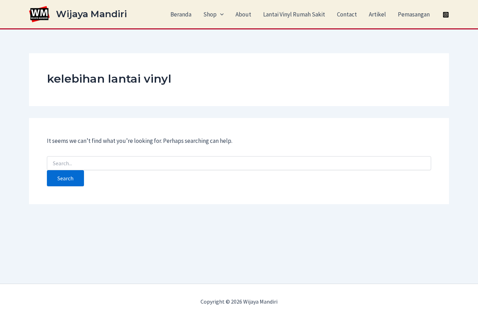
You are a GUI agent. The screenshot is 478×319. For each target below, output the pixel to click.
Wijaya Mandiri (91, 14)
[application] (220, 14)
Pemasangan (414, 14)
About (243, 14)
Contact (347, 14)
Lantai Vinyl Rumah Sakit (294, 14)
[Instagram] (446, 15)
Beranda (180, 14)
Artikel (377, 14)
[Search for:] (239, 163)
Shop (210, 14)
